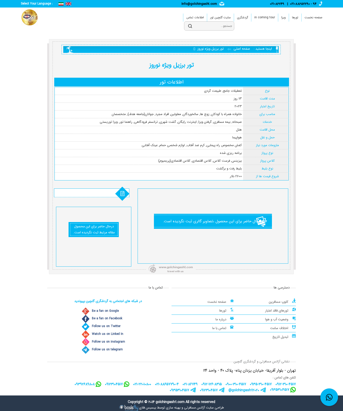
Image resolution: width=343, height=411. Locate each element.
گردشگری (242, 17)
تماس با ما (219, 328)
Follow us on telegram (107, 349)
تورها (295, 17)
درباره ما (220, 319)
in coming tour (264, 17)
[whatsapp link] (329, 397)
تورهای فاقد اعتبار (276, 310)
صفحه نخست (313, 17)
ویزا (283, 17)
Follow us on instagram (108, 341)
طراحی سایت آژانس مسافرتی (204, 407)
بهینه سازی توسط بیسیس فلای (160, 407)
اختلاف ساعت (279, 328)
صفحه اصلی (241, 48)
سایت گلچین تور (220, 17)
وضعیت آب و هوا (276, 319)
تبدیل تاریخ (280, 337)
